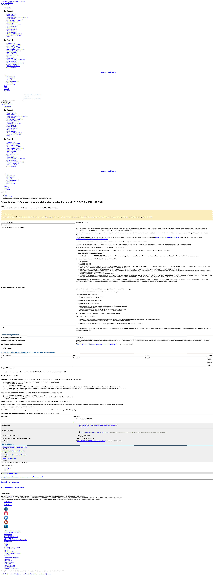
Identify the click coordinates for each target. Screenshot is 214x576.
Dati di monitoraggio (9, 566)
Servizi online (7, 7)
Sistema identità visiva (13, 64)
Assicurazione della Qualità (11, 568)
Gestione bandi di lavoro (13, 51)
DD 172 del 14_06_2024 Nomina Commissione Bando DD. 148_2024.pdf (97, 344)
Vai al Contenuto (5, 1)
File (74, 421)
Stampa (6, 469)
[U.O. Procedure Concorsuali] (12, 99)
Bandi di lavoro (8, 196)
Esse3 (5, 86)
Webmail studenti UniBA (14, 35)
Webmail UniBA (11, 67)
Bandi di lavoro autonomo (10, 482)
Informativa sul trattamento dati (12, 553)
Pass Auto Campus (12, 58)
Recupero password (12, 29)
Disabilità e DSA (8, 538)
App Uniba (7, 90)
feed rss (10, 496)
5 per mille (7, 555)
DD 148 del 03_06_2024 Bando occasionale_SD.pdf (91, 441)
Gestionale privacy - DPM (14, 48)
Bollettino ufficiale (9, 562)
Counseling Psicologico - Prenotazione (17, 17)
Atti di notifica (8, 560)
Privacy (6, 548)
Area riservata (11, 43)
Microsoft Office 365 (12, 21)
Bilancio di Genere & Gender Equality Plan (15, 540)
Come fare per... (11, 15)
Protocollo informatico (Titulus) (15, 63)
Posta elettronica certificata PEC (12, 532)
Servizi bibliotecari (12, 32)
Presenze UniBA (11, 61)
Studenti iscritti (11, 78)
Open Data (7, 544)
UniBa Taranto (8, 505)
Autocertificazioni (12, 14)
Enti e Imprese (11, 84)
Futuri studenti (11, 77)
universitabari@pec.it (15, 574)
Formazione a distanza (13, 46)
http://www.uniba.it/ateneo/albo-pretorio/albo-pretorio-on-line (92, 239)
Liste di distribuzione (12, 54)
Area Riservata (8, 541)
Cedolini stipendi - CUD (13, 45)
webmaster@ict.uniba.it (30, 574)
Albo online (7, 559)
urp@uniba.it (4, 574)
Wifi (8, 36)
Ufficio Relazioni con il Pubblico (12, 531)
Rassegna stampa (11, 27)
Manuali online (11, 18)
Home (5, 195)
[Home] (37, 99)
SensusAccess (11, 30)
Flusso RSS (7, 468)
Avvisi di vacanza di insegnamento (12, 487)
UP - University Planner (13, 66)
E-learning (7, 550)
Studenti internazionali (13, 81)
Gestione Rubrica (12, 52)
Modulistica (10, 23)
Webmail (6, 89)
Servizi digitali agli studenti (14, 33)
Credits (6, 545)
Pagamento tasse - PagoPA (14, 24)
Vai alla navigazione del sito (17, 1)
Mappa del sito (8, 547)
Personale (9, 83)
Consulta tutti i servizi (108, 72)
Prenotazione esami (12, 26)
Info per (6, 75)
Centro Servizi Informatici (11, 537)
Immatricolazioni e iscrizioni (14, 20)
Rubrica (6, 87)
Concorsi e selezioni (9, 565)
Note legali (12, 548)
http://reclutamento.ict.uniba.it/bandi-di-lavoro (167, 237)
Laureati (9, 80)
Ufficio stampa (8, 534)
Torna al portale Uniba (10, 473)
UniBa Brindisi (8, 502)
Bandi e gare (7, 563)
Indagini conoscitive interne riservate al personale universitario (22, 477)
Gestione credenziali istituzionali (15, 49)
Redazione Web (8, 535)
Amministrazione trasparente (11, 557)
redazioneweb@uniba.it (45, 574)
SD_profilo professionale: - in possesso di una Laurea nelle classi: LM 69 (98, 425)
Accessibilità (16, 547)
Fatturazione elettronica (10, 551)
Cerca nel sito (4, 100)
